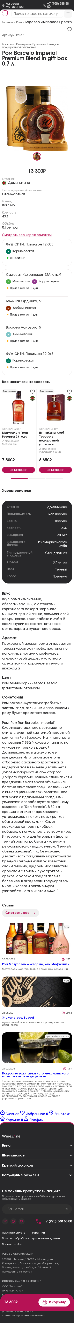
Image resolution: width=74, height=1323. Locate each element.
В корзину (57, 1302)
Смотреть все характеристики (27, 235)
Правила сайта (12, 1244)
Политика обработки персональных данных (31, 1238)
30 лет (62, 535)
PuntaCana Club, (50, 452)
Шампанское (13, 1155)
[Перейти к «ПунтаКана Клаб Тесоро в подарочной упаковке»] (55, 408)
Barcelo (8, 205)
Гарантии (38, 1232)
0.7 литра (9, 227)
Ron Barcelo (58, 514)
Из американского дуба (52, 544)
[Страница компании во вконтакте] (5, 1221)
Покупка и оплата (13, 1232)
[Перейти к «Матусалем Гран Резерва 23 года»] (18, 408)
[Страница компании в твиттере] (21, 1221)
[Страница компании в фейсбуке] (13, 1221)
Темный (61, 569)
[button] (19, 478)
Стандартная (13, 194)
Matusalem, (9, 444)
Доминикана (19, 182)
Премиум (60, 576)
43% (5, 216)
